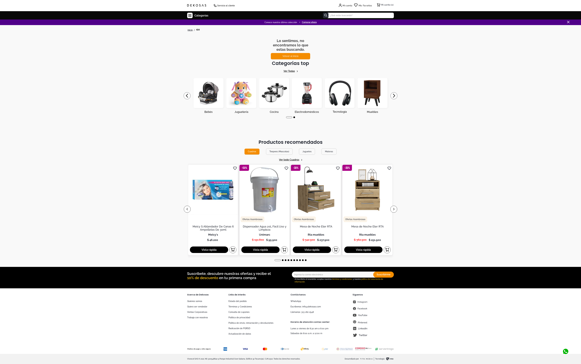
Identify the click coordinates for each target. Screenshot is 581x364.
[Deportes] (307, 95)
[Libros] (372, 95)
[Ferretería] (340, 95)
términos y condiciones (342, 279)
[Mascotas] (241, 95)
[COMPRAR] (232, 249)
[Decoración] (208, 95)
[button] (287, 117)
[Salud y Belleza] (274, 95)
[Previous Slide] (187, 95)
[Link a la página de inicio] (190, 30)
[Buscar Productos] (325, 15)
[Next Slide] (394, 95)
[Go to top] (565, 341)
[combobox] (358, 15)
